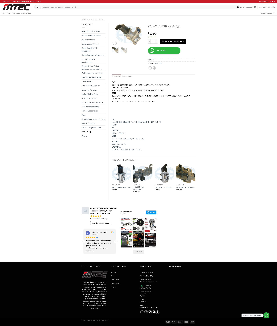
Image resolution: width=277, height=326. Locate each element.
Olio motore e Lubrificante (92, 102)
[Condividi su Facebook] (150, 68)
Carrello (16, 13)
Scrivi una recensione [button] (100, 223)
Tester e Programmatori (91, 128)
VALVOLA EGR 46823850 (121, 187)
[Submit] (238, 7)
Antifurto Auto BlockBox (91, 35)
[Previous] (115, 34)
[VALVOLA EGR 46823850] (121, 173)
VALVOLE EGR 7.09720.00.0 (138, 188)
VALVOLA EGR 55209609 (185, 187)
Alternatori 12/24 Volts (91, 31)
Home (85, 19)
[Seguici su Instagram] (272, 1)
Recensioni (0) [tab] (127, 76)
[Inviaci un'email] (274, 1)
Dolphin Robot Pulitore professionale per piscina (91, 67)
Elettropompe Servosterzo (92, 73)
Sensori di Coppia (89, 123)
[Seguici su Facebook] (270, 1)
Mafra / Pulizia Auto (90, 94)
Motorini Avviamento (90, 98)
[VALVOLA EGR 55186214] (164, 173)
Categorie (6, 13)
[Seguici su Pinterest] (157, 312)
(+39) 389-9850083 (145, 288)
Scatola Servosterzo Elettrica (93, 119)
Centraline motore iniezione (92, 55)
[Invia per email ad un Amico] (154, 68)
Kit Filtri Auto (87, 82)
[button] (115, 241)
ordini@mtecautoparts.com (149, 307)
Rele (83, 115)
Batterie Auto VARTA (90, 44)
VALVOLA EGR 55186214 (163, 187)
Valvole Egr (97, 19)
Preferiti (113, 287)
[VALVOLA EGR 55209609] (185, 173)
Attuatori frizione (88, 40)
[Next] (141, 34)
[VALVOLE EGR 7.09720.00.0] (142, 173)
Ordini (112, 276)
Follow (152, 212)
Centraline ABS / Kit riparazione (90, 49)
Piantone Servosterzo (90, 107)
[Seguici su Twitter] (150, 312)
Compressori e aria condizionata (89, 60)
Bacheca (113, 272)
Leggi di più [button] (90, 251)
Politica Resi (26, 13)
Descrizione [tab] (116, 76)
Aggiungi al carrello (173, 41)
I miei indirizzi (115, 279)
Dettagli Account (116, 283)
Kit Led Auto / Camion (91, 86)
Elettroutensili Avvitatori (91, 77)
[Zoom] (115, 43)
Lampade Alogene (89, 90)
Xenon (84, 136)
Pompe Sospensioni (90, 111)
